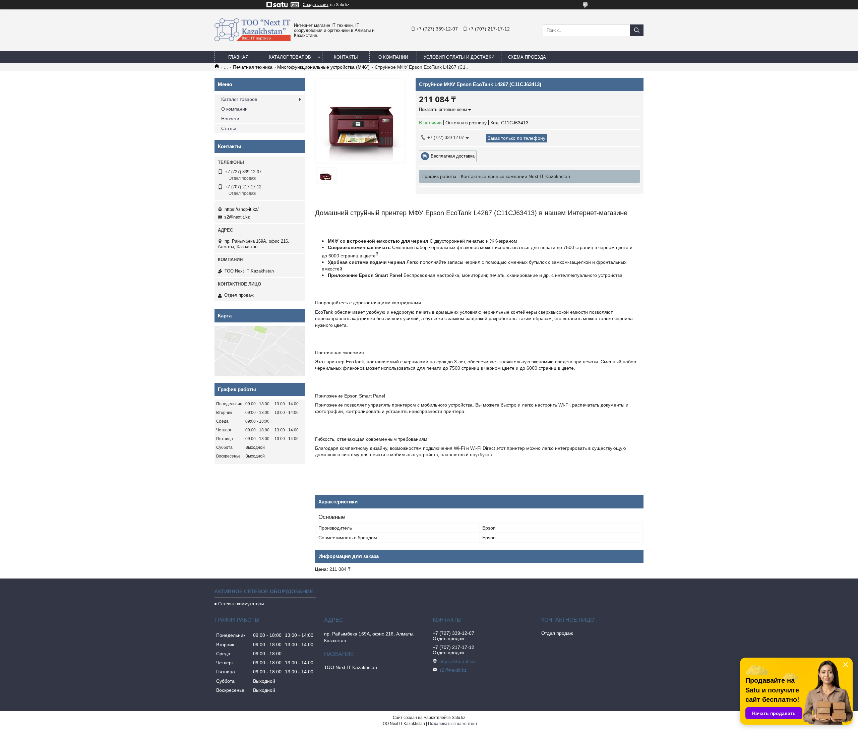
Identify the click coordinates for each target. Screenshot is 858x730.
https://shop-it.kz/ (242, 209)
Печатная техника (252, 67)
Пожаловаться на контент (453, 723)
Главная (238, 57)
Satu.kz (458, 717)
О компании (393, 57)
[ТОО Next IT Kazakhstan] (252, 39)
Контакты (346, 57)
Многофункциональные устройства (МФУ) (323, 67)
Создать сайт (315, 4)
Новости (230, 118)
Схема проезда (527, 57)
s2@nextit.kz (237, 217)
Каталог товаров (290, 57)
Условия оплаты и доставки (459, 57)
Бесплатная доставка (453, 156)
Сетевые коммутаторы (241, 603)
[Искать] (637, 30)
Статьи (228, 128)
